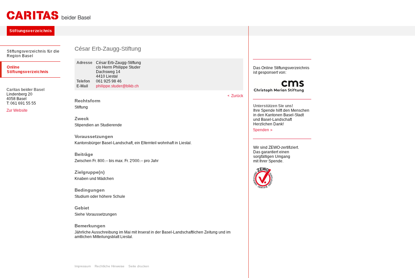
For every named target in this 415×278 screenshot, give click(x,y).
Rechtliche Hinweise (109, 266)
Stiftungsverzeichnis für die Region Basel (33, 53)
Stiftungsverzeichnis (30, 31)
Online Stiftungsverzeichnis (28, 69)
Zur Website (17, 110)
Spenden (261, 130)
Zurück (237, 96)
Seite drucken (138, 266)
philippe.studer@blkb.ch (117, 86)
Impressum (83, 266)
